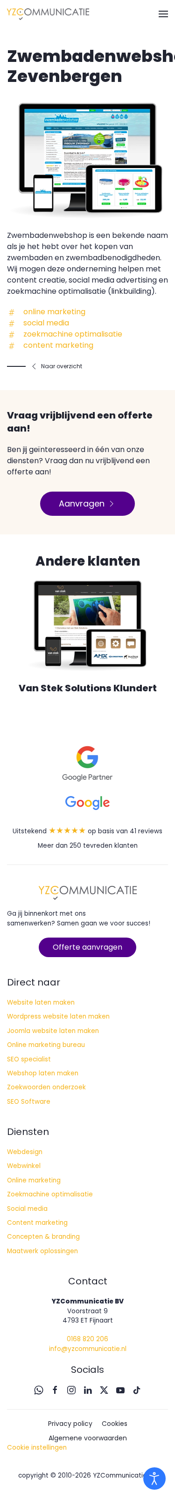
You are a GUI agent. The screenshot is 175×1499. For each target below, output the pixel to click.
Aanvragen (82, 503)
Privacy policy (70, 1423)
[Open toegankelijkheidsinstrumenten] (154, 1478)
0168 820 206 (87, 1339)
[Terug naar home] (48, 14)
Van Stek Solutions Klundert (88, 688)
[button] (163, 14)
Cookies (114, 1423)
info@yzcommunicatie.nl (87, 1348)
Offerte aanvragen (87, 947)
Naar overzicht (61, 366)
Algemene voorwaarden (88, 1438)
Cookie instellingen (37, 1447)
